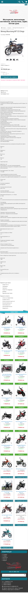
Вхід (26, 4)
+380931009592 (7, 583)
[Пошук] (24, 575)
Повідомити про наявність (10, 77)
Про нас (5, 558)
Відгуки (5, 560)
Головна (5, 554)
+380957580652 (7, 584)
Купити (7, 336)
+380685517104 (9, 581)
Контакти (5, 557)
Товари (5, 556)
